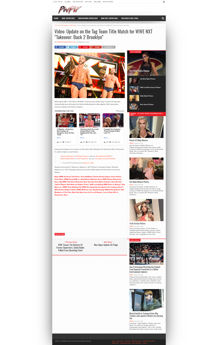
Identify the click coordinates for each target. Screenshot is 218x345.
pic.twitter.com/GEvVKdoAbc (105, 159)
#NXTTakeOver (82, 159)
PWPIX (131, 143)
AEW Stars (88, 2)
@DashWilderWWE (67, 159)
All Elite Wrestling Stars (148, 341)
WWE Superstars (78, 2)
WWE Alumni (97, 2)
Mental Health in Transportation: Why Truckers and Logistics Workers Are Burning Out (146, 316)
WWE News (73, 25)
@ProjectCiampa (82, 156)
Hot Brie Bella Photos (147, 79)
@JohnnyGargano (67, 156)
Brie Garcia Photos (147, 104)
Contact (144, 343)
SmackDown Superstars (88, 18)
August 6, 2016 (88, 163)
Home (56, 18)
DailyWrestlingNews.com (66, 42)
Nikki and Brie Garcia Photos (150, 87)
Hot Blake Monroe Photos (139, 182)
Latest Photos (58, 2)
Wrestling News (64, 25)
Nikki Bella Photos (146, 96)
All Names (68, 2)
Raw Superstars (68, 18)
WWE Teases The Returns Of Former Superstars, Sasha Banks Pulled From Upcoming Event (70, 247)
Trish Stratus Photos (137, 223)
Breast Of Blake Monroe (138, 140)
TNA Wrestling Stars (129, 18)
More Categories (108, 2)
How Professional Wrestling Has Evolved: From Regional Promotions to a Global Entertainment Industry (144, 269)
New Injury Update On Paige (106, 244)
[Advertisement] (89, 214)
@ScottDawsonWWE (103, 156)
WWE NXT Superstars (109, 18)
